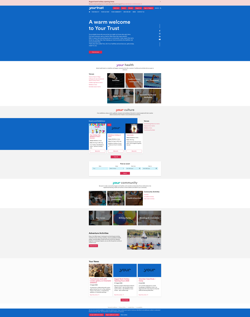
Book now (116, 8)
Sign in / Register (148, 8)
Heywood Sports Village (94, 76)
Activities (146, 194)
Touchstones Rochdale (149, 130)
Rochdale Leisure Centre (95, 86)
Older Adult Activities (149, 198)
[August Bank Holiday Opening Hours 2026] (125, 270)
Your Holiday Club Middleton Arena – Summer (95, 136)
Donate (130, 8)
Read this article (94, 294)
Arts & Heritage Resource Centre (152, 123)
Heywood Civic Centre (149, 125)
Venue (116, 166)
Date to (150, 166)
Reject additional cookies (112, 314)
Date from (133, 166)
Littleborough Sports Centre (96, 82)
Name (100, 166)
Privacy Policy (122, 307)
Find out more (95, 52)
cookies (102, 310)
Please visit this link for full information (131, 3)
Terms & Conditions (112, 307)
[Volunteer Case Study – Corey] (149, 270)
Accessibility (139, 307)
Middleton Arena (93, 84)
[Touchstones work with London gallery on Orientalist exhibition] (100, 270)
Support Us (138, 8)
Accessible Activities (149, 196)
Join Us (124, 8)
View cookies (124, 314)
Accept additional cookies (96, 314)
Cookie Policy (131, 307)
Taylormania (129, 135)
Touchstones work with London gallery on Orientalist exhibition (100, 281)
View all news (125, 300)
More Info (100, 151)
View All (116, 156)
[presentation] (97, 128)
